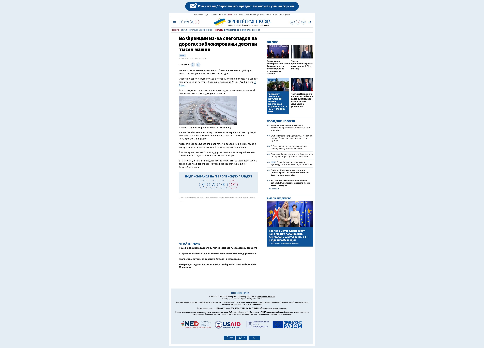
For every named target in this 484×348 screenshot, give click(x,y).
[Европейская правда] (242, 22)
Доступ (287, 15)
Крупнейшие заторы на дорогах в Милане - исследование (210, 259)
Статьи (184, 30)
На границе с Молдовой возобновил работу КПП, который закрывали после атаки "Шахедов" (290, 183)
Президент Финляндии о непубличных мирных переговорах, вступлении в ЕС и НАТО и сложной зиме (277, 103)
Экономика (222, 15)
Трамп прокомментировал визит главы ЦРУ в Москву (302, 65)
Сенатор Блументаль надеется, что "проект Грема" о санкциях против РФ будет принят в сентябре (290, 172)
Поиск (209, 30)
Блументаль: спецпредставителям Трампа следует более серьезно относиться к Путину (278, 67)
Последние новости (281, 121)
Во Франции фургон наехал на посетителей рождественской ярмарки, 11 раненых (217, 265)
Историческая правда (252, 15)
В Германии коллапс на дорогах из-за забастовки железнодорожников (217, 253)
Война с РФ (245, 30)
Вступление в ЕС (231, 30)
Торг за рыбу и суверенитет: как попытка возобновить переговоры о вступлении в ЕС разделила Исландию (288, 235)
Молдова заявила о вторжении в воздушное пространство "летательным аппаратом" (290, 127)
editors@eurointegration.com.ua (249, 299)
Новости (175, 30)
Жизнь (262, 15)
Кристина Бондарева (290, 243)
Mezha (282, 15)
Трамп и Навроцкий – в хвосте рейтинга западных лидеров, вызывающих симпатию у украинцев (302, 100)
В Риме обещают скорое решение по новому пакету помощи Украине (289, 147)
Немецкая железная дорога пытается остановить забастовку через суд (218, 248)
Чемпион (269, 15)
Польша (219, 30)
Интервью (193, 30)
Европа (230, 15)
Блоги (241, 15)
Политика (214, 15)
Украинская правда (201, 15)
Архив (202, 30)
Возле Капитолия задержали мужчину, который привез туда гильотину (291, 163)
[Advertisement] (218, 219)
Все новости (274, 189)
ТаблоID (275, 15)
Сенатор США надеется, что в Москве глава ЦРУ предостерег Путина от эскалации (292, 155)
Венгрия (256, 30)
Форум (236, 15)
